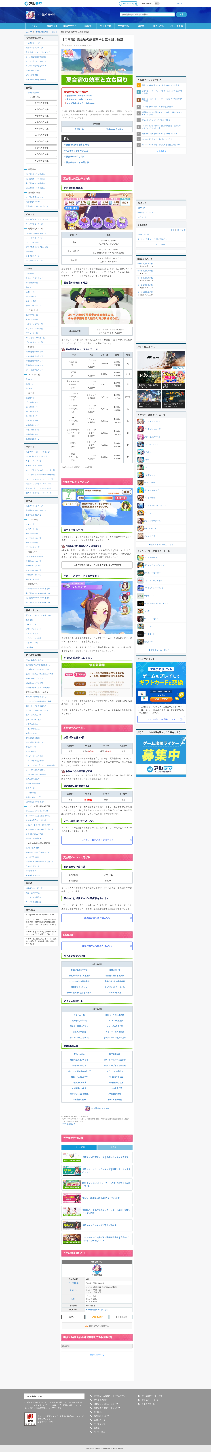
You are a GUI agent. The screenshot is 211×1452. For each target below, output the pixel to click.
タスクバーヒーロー (152, 573)
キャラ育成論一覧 (33, 92)
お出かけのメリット (33, 733)
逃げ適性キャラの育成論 (35, 174)
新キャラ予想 (31, 301)
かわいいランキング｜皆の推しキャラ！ (157, 139)
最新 (173, 230)
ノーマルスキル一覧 (33, 538)
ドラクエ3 (148, 626)
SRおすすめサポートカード (36, 456)
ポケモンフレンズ (151, 490)
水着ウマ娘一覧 (32, 319)
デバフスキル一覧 (33, 547)
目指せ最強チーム (33, 256)
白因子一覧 (30, 788)
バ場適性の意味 (114, 1094)
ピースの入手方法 (114, 1088)
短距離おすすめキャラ (34, 352)
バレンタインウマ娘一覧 (35, 338)
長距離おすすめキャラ (34, 365)
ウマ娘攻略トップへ (100, 1108)
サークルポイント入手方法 (115, 1038)
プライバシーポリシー (151, 1400)
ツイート (74, 1317)
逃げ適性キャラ (32, 407)
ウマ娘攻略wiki (45, 14)
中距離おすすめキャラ (34, 361)
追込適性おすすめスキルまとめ (38, 589)
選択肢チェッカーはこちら (97, 917)
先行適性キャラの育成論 (35, 179)
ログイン (180, 3)
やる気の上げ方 (32, 724)
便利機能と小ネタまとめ (35, 802)
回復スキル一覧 (32, 542)
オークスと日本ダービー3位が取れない (152, 239)
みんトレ (147, 452)
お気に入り (122, 1317)
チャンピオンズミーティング (37, 219)
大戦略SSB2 (149, 642)
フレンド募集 (176, 25)
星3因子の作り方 (79, 1065)
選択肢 (141, 25)
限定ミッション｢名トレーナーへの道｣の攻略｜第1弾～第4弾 (162, 100)
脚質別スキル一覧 (33, 579)
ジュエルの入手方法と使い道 (37, 811)
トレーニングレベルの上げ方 (79, 1071)
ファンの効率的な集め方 (35, 761)
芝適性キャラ (31, 398)
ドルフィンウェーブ (152, 429)
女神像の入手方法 (79, 1021)
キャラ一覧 (105, 25)
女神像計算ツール (33, 875)
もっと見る (161, 151)
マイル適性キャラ (33, 430)
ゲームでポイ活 (127, 3)
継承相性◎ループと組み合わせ (38, 852)
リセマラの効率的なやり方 (36, 66)
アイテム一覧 (79, 1015)
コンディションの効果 (79, 1094)
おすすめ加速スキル (33, 515)
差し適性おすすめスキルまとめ (38, 593)
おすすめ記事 (79, 1147)
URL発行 (99, 1317)
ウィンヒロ (148, 467)
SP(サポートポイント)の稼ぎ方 (38, 825)
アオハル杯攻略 (32, 643)
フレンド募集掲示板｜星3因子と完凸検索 (157, 107)
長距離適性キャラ (33, 439)
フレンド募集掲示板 (33, 897)
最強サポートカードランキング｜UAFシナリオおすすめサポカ (162, 92)
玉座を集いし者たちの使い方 (37, 206)
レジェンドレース (33, 242)
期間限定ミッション (79, 987)
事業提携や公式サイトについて (107, 1408)
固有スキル (158, 25)
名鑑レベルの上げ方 (33, 797)
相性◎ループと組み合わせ (115, 1065)
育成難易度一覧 (32, 283)
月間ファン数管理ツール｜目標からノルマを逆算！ (161, 85)
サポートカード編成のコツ (36, 465)
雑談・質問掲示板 (33, 893)
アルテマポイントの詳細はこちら (161, 719)
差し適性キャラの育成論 (35, 183)
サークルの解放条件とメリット (38, 697)
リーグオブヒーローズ (34, 224)
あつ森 (147, 611)
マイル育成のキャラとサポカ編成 (81, 103)
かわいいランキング (33, 305)
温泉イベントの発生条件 (115, 981)
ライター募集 (99, 1432)
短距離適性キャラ (33, 425)
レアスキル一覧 (32, 529)
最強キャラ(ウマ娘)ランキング (79, 99)
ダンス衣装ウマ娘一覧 (34, 342)
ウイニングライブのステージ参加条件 (40, 765)
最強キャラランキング (34, 48)
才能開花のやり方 (79, 1088)
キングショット (150, 475)
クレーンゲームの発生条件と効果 (38, 701)
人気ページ (115, 1147)
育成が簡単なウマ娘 (79, 970)
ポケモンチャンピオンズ (154, 565)
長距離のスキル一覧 (33, 561)
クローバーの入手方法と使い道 (38, 816)
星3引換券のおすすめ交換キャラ (38, 665)
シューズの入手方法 (114, 1026)
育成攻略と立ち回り (114, 129)
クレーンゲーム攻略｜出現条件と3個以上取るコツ (161, 145)
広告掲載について (101, 1416)
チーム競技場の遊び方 (34, 742)
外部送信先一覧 (148, 1404)
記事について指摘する (99, 1326)
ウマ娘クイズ (31, 871)
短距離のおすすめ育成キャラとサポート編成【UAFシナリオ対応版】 (162, 113)
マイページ (141, 217)
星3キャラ (30, 379)
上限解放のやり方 (79, 1082)
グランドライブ (32, 633)
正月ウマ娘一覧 (32, 333)
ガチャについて (143, 234)
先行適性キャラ (32, 411)
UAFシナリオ (31, 624)
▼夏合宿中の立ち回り (74, 156)
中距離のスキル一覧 (33, 575)
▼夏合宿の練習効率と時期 (76, 144)
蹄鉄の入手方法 (79, 1032)
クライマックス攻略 (33, 638)
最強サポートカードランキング (80, 96)
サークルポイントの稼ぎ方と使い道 (39, 829)
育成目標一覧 (114, 970)
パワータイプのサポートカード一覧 (39, 479)
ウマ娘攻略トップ (33, 43)
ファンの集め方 (114, 993)
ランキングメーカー (33, 866)
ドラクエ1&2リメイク (153, 580)
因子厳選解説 (114, 1054)
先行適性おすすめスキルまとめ (38, 598)
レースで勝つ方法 (33, 857)
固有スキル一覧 (32, 533)
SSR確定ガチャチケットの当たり (38, 669)
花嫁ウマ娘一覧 (32, 315)
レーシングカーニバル (34, 238)
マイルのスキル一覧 (33, 570)
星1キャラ (30, 388)
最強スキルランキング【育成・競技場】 (157, 120)
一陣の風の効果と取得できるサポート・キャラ (159, 134)
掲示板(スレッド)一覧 (34, 888)
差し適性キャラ (32, 416)
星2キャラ (30, 384)
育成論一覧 (79, 129)
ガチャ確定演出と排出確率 (36, 79)
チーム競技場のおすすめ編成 (79, 993)
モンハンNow (149, 483)
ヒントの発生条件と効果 (35, 770)
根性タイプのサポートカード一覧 (38, 484)
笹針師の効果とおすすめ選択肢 (38, 687)
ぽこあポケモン (150, 557)
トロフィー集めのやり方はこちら (97, 840)
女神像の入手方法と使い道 (36, 820)
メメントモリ (149, 536)
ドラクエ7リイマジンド (154, 588)
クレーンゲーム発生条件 (79, 981)
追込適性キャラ (32, 420)
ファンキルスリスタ (152, 437)
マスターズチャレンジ (34, 261)
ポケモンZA (149, 596)
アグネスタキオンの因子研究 (37, 247)
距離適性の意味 (79, 1099)
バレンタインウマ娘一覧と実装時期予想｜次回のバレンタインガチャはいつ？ (162, 127)
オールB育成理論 (115, 1099)
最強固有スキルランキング (36, 510)
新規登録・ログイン (145, 212)
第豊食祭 (29, 620)
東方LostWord (150, 528)
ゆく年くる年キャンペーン (36, 233)
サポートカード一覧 (33, 461)
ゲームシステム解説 (33, 720)
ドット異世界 (149, 498)
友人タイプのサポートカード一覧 (38, 493)
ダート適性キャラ (33, 402)
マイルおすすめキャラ (34, 356)
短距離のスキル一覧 (33, 565)
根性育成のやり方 (33, 202)
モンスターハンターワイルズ (156, 603)
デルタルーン (149, 634)
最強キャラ (52, 25)
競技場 (87, 25)
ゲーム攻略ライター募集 (152, 1396)
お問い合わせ (99, 1420)
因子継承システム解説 (34, 683)
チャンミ (73, 1290)
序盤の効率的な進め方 (34, 660)
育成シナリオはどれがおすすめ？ (38, 615)
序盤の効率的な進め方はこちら (97, 945)
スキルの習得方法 (33, 729)
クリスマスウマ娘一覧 (34, 329)
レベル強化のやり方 (114, 1077)
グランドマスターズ (33, 629)
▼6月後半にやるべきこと (76, 151)
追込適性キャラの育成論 (35, 188)
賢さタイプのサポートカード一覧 (38, 488)
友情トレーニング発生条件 (115, 1060)
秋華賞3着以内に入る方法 (79, 976)
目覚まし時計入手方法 (79, 1026)
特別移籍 (29, 251)
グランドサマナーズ (152, 521)
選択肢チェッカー (33, 70)
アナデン (147, 460)
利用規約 (97, 1412)
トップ (34, 25)
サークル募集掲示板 (33, 902)
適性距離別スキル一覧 (34, 556)
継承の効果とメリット (79, 1060)
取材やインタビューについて (106, 1404)
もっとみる (160, 244)
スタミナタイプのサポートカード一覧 (40, 474)
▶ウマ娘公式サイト (69, 1124)
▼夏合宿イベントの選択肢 (76, 162)
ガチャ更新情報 (32, 75)
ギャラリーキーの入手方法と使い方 (39, 861)
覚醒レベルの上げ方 (79, 1077)
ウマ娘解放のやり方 (114, 1082)
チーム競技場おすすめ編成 (36, 57)
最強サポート (69, 25)
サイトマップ (99, 1424)
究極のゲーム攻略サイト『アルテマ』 (110, 1396)
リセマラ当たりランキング (36, 61)
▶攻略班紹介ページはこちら (97, 1310)
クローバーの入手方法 (115, 1032)
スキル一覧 (30, 524)
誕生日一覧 (30, 292)
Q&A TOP (141, 208)
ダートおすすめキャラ (34, 370)
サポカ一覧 (123, 25)
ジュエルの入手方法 (114, 1021)
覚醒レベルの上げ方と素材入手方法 (39, 674)
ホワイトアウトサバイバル (155, 505)
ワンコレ (147, 513)
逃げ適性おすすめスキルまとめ (38, 602)
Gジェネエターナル (152, 444)
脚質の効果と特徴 (33, 738)
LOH (73, 1299)
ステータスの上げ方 (114, 1071)
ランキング (181, 230)
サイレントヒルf (150, 619)
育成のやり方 (79, 1054)
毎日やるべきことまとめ (115, 987)
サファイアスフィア (152, 421)
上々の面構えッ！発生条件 (36, 774)
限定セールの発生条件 (115, 1015)
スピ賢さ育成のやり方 (34, 197)
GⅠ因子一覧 (31, 793)
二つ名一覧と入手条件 (34, 756)
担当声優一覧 (31, 296)
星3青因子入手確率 (33, 783)
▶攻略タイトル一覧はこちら (161, 544)
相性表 (28, 287)
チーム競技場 (73, 1283)
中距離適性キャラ (33, 434)
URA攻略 (29, 647)
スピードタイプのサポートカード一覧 (40, 470)
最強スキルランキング (34, 506)
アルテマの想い (100, 1400)
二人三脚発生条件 (33, 779)
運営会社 (97, 1428)
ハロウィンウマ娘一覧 (34, 324)
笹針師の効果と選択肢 (115, 976)
